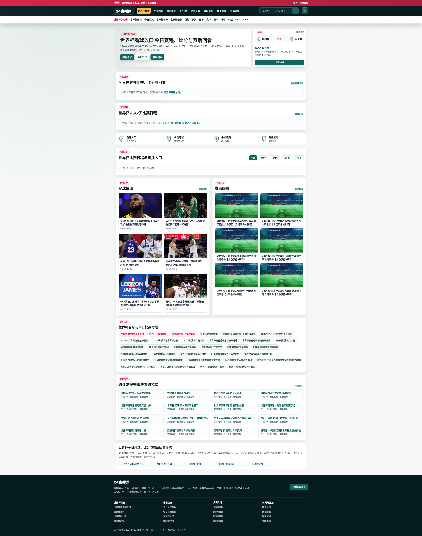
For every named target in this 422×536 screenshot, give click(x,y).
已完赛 (298, 158)
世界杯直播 (144, 10)
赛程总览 (127, 57)
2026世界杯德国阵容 (237, 347)
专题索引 (299, 385)
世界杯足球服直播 (157, 334)
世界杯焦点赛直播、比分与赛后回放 (135, 2)
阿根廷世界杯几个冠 (285, 340)
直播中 (275, 158)
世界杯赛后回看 (226, 464)
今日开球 (142, 57)
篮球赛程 (235, 10)
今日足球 (149, 19)
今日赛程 (158, 10)
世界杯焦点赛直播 (122, 507)
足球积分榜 (257, 464)
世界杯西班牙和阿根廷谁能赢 (168, 360)
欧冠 (194, 19)
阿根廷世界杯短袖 (209, 334)
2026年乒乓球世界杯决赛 (165, 340)
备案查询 (182, 530)
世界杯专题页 (192, 122)
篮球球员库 (218, 520)
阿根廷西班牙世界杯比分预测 (225, 353)
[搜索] (295, 11)
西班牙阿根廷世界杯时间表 (242, 366)
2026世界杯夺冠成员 (211, 347)
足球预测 (266, 516)
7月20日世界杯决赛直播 (132, 334)
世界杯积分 (162, 19)
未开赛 (287, 158)
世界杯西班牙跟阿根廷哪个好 (258, 353)
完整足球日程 (297, 83)
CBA (245, 19)
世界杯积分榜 (120, 516)
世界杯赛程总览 (172, 92)
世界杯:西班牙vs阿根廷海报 (238, 360)
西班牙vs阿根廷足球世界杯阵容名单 (138, 366)
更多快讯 (203, 189)
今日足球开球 (174, 122)
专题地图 (266, 520)
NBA (237, 19)
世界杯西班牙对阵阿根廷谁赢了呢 (204, 360)
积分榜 (183, 10)
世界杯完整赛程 (300, 2)
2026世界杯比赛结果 (193, 340)
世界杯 (264, 158)
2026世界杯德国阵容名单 (265, 347)
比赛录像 (195, 10)
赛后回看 (157, 57)
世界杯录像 (176, 19)
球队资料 (208, 10)
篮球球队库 (218, 516)
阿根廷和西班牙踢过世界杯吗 (134, 353)
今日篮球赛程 (169, 511)
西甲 (201, 19)
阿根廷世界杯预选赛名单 (183, 334)
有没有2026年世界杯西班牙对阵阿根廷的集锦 (279, 360)
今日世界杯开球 (164, 464)
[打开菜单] (305, 10)
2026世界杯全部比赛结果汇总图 (276, 334)
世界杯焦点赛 (121, 19)
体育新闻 (221, 10)
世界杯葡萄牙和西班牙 (164, 353)
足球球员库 (218, 511)
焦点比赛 (171, 10)
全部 (253, 158)
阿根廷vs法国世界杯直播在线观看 (239, 334)
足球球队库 (218, 507)
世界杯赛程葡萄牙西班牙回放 (256, 340)
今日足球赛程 (169, 507)
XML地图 (171, 530)
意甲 (208, 19)
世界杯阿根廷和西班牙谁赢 (193, 353)
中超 (230, 19)
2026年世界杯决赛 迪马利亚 (134, 340)
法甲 (223, 19)
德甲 (216, 19)
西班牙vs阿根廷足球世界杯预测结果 (177, 366)
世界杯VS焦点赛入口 (133, 464)
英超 (187, 19)
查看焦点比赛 (299, 486)
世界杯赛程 (136, 19)
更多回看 (299, 189)
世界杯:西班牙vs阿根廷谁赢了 (135, 360)
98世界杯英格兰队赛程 (185, 347)
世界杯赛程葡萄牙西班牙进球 (223, 340)
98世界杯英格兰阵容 (159, 347)
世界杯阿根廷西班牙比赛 (212, 366)
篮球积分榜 (168, 520)
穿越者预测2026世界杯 (132, 347)
